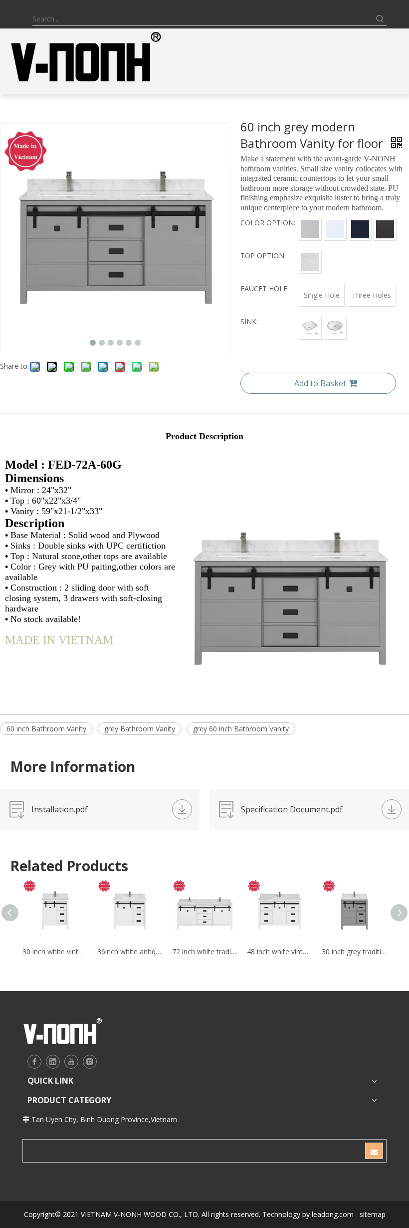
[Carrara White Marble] (310, 262)
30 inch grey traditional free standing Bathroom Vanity (354, 951)
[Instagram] (90, 1062)
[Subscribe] (374, 1151)
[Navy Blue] (360, 229)
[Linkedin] (53, 1062)
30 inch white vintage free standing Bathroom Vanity (54, 951)
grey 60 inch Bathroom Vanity (241, 728)
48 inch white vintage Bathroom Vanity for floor (279, 951)
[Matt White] (335, 229)
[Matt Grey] (310, 229)
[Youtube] (71, 1062)
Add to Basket (320, 383)
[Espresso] (385, 229)
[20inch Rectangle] (310, 328)
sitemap (373, 1214)
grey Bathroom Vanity (139, 728)
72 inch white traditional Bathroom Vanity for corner (204, 951)
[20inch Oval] (335, 328)
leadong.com (333, 1214)
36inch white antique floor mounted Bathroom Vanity (129, 951)
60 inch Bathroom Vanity (46, 728)
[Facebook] (34, 1062)
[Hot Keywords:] (380, 18)
